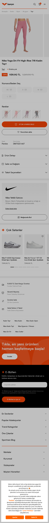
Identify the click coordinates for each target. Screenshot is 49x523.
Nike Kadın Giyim (32, 321)
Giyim (18, 11)
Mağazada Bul (26, 217)
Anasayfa (5, 11)
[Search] (34, 4)
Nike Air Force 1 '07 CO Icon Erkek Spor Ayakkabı (33, 259)
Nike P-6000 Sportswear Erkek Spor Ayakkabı (11, 259)
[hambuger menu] (44, 4)
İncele (9, 356)
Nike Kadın (18, 321)
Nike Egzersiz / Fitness (26, 326)
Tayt (32, 11)
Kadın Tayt (6, 321)
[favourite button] (20, 236)
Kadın (12, 11)
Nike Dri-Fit (7, 332)
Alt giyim (25, 11)
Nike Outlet (19, 332)
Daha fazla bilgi (11, 209)
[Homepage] (8, 4)
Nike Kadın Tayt (8, 326)
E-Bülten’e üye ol (13, 399)
